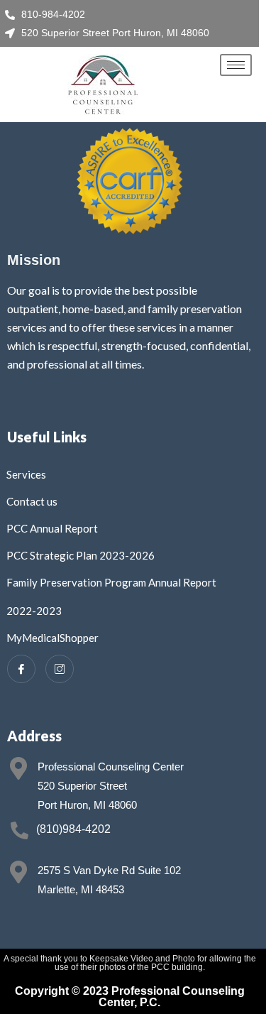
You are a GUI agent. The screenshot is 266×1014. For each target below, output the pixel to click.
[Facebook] (21, 669)
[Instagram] (59, 669)
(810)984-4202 (73, 829)
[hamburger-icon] (236, 65)
